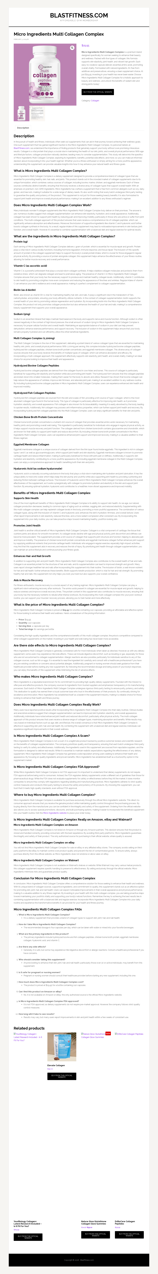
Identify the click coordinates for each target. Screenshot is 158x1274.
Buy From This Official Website (61, 1076)
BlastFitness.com (79, 15)
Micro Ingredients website (55, 813)
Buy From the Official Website (28, 1237)
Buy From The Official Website (98, 92)
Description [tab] (23, 128)
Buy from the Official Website (129, 1235)
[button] (72, 48)
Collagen (95, 100)
